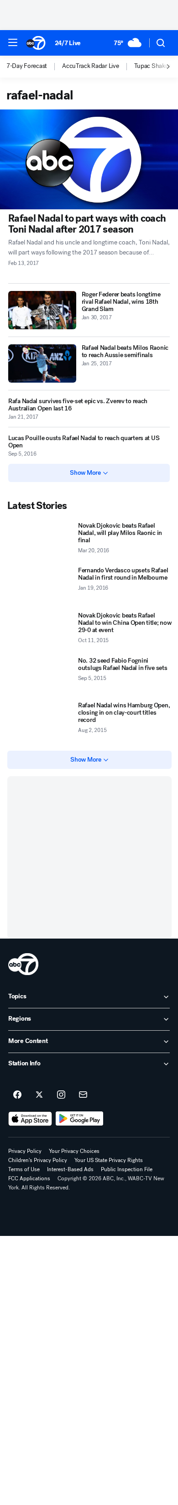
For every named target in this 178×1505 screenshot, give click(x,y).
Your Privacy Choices (74, 1151)
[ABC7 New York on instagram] (61, 1095)
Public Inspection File (126, 1169)
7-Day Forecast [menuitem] (26, 66)
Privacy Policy (25, 1151)
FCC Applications (29, 1178)
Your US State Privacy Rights (108, 1160)
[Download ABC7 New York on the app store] (30, 1118)
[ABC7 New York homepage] (36, 43)
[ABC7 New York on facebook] (17, 1095)
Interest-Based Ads (70, 1169)
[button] (12, 42)
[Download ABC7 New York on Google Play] (80, 1118)
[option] (34, 66)
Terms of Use (24, 1169)
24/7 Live (68, 43)
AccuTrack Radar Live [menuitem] (90, 66)
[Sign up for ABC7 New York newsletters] (83, 1095)
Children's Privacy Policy (37, 1160)
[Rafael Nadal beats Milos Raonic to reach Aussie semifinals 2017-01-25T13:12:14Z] (42, 363)
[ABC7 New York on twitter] (39, 1095)
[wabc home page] (23, 964)
